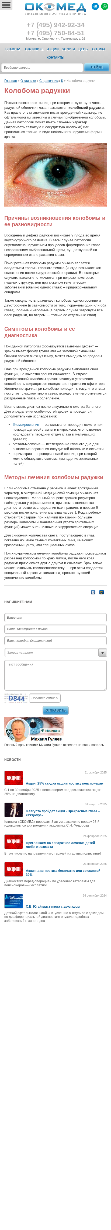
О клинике (34, 49)
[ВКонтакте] (93, 592)
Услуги (68, 49)
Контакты (55, 58)
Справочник (48, 81)
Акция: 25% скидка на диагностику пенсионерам (64, 783)
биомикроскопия (26, 425)
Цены (83, 49)
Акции (53, 49)
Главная (13, 49)
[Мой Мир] (102, 592)
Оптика (99, 49)
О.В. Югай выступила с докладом (53, 906)
